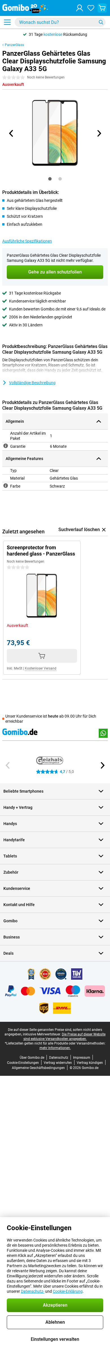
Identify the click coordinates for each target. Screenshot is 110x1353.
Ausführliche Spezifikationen (27, 241)
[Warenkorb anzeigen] (102, 8)
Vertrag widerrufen (58, 1063)
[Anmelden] (79, 8)
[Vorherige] (11, 133)
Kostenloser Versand (40, 668)
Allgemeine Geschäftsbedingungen (38, 1068)
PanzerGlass (14, 45)
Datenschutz (58, 1058)
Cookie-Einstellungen (23, 1063)
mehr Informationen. (55, 1048)
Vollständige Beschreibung (32, 382)
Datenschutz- (32, 1291)
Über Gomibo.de (32, 1058)
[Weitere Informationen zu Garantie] (5, 446)
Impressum (81, 1058)
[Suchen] (100, 22)
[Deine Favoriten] (90, 8)
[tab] (50, 179)
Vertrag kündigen (90, 1063)
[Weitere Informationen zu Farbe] (5, 485)
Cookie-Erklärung (68, 1291)
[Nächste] (98, 133)
